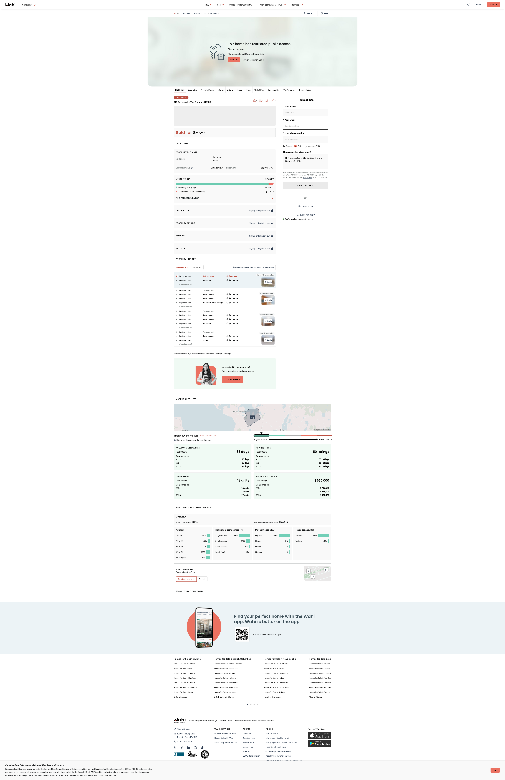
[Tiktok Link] (202, 747)
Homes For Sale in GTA (183, 668)
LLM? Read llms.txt (251, 755)
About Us (247, 733)
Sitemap (246, 751)
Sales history (182, 267)
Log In (261, 59)
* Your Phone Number (294, 133)
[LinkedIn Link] (188, 747)
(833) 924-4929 (307, 215)
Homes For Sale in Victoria (224, 673)
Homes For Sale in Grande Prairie (322, 692)
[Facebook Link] (181, 747)
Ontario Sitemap (180, 697)
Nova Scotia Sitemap (272, 697)
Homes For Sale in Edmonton (320, 673)
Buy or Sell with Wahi (223, 738)
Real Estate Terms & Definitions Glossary (284, 760)
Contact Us (248, 747)
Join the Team (249, 738)
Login (479, 5)
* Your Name (289, 106)
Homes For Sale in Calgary (319, 668)
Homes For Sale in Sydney (274, 692)
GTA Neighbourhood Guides (278, 751)
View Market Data (208, 435)
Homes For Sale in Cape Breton (276, 687)
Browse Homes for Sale (225, 733)
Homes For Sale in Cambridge (276, 673)
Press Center (248, 742)
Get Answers (232, 379)
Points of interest (186, 579)
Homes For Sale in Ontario (184, 664)
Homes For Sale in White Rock (226, 687)
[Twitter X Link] (175, 747)
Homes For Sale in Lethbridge (321, 683)
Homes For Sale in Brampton (185, 687)
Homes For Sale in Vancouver (226, 668)
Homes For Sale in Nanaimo (225, 692)
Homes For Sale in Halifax (274, 678)
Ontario (186, 13)
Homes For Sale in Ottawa (184, 683)
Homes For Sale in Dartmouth (276, 683)
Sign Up (493, 5)
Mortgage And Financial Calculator (281, 742)
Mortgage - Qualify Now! (277, 738)
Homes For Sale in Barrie (183, 692)
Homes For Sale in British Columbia (228, 664)
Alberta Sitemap (315, 697)
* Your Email (289, 120)
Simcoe (197, 13)
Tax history (196, 267)
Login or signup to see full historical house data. (254, 267)
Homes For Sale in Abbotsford (226, 683)
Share (309, 13)
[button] (192, 168)
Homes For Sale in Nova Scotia (276, 664)
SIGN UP (234, 60)
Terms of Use (110, 775)
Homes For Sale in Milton (274, 668)
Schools (202, 579)
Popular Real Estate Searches (279, 755)
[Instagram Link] (195, 747)
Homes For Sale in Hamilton (185, 678)
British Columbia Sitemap (224, 697)
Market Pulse (272, 733)
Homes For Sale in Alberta (319, 664)
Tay (205, 13)
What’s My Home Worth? (226, 742)
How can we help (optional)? (297, 152)
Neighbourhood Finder (276, 747)
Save (326, 13)
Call (299, 146)
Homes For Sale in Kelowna (225, 678)
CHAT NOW (307, 206)
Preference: (288, 146)
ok (495, 770)
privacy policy (307, 177)
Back (179, 13)
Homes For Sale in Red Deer (320, 678)
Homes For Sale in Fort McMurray (322, 687)
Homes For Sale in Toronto (184, 673)
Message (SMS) (314, 146)
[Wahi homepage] (10, 4)
